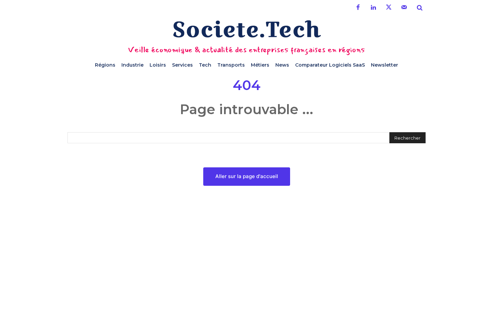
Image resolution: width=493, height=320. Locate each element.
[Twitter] (389, 8)
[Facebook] (358, 8)
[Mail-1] (404, 8)
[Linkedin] (373, 8)
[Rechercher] (420, 8)
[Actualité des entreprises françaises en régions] (246, 29)
